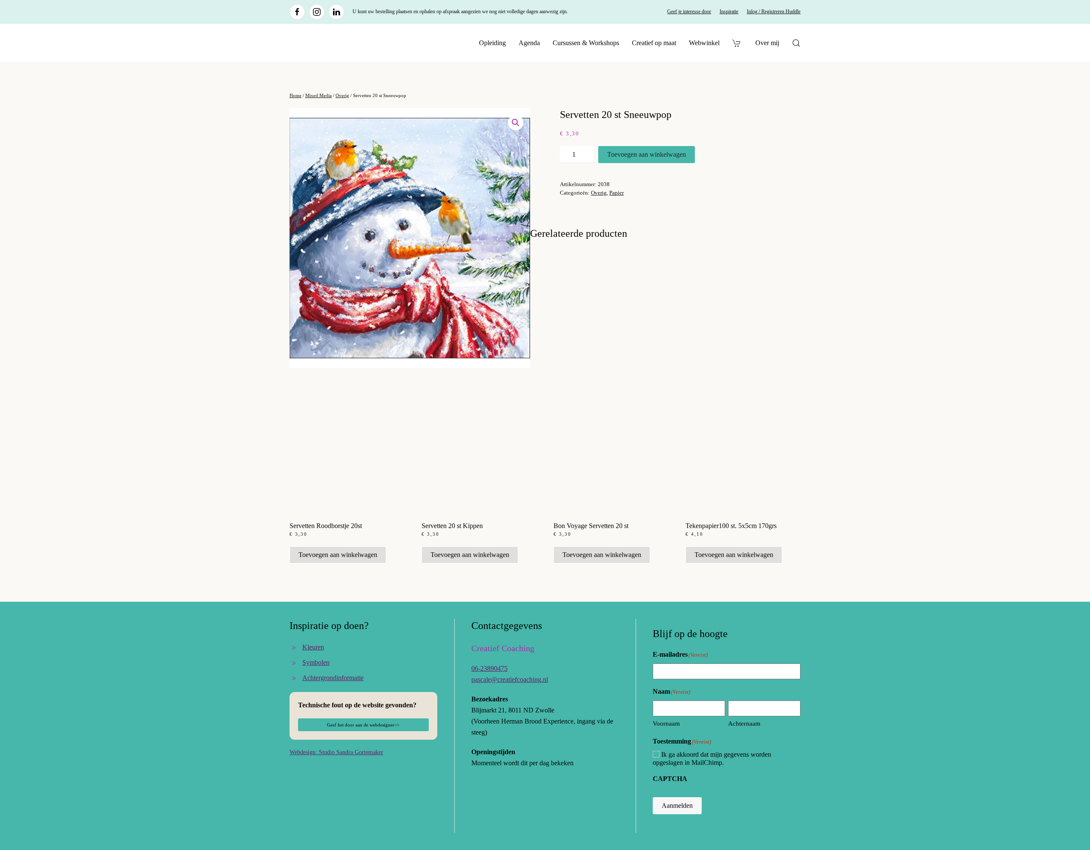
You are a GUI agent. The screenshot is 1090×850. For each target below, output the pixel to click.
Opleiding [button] (492, 42)
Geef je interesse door (689, 11)
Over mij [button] (767, 42)
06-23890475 (489, 668)
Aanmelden (677, 805)
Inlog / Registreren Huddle (773, 11)
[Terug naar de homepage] (343, 43)
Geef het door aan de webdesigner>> (363, 724)
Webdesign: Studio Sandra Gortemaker (336, 752)
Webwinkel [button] (704, 42)
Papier (616, 193)
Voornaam (666, 723)
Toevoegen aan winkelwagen (646, 154)
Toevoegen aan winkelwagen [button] (337, 554)
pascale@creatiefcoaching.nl (509, 679)
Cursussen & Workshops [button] (586, 42)
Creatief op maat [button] (654, 42)
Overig (342, 95)
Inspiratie (729, 11)
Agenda (529, 42)
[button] (796, 43)
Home (295, 95)
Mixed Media (318, 95)
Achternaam (744, 723)
